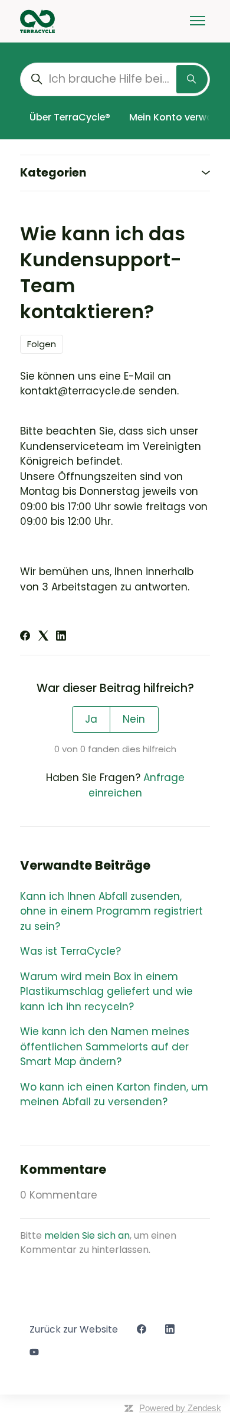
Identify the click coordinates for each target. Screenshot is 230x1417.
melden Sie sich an (87, 1235)
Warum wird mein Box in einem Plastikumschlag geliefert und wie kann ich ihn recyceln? (106, 991)
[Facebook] (25, 637)
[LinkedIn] (61, 637)
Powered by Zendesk (180, 1408)
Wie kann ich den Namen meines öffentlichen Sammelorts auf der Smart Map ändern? (104, 1046)
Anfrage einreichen (136, 785)
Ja (91, 719)
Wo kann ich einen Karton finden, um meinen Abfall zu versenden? (114, 1094)
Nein (134, 719)
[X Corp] (43, 637)
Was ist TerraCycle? (70, 951)
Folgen (41, 344)
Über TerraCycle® (69, 117)
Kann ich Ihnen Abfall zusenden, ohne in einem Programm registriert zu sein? (111, 911)
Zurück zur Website (73, 1329)
